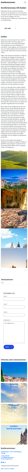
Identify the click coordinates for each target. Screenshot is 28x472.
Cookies (11, 469)
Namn (6, 296)
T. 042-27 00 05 (5, 456)
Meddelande (7, 320)
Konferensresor (8, 2)
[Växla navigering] (25, 2)
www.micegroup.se (6, 459)
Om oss (6, 469)
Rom (2, 283)
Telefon (5, 312)
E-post (6, 304)
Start (2, 469)
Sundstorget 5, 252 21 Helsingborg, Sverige (11, 452)
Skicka (7, 347)
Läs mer (8, 28)
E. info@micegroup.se (7, 457)
